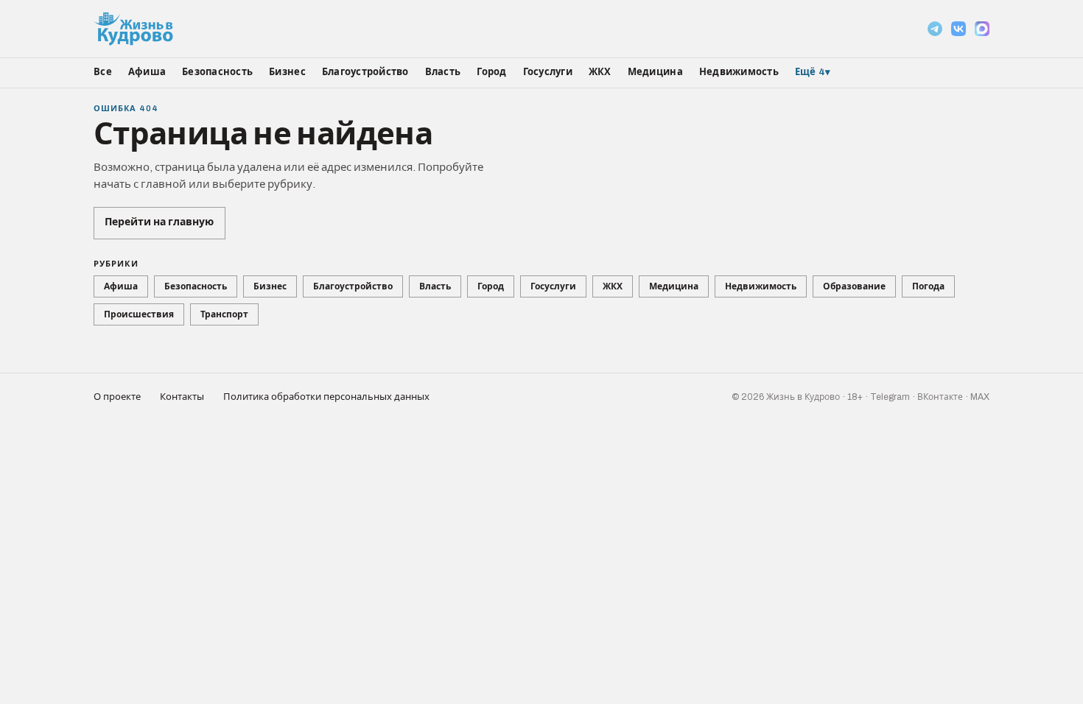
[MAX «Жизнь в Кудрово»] (982, 28)
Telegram (890, 397)
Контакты (182, 397)
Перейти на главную (159, 222)
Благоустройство (365, 72)
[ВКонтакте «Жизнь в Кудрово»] (958, 28)
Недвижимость (739, 72)
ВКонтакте (940, 397)
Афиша (147, 72)
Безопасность (217, 72)
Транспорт (224, 314)
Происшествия (139, 314)
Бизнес (287, 72)
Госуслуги (547, 72)
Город (491, 72)
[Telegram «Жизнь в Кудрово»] (935, 28)
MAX (979, 397)
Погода (928, 286)
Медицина (655, 72)
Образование (854, 286)
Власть (443, 72)
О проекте (117, 397)
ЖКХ (600, 72)
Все (103, 72)
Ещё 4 (813, 72)
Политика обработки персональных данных (326, 397)
